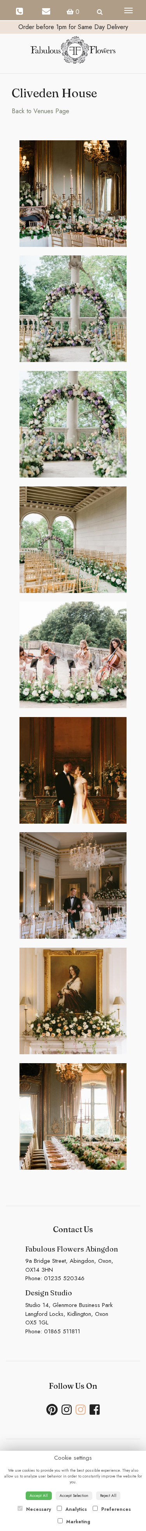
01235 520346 (64, 1278)
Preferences (115, 1509)
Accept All (39, 1495)
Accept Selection (74, 1495)
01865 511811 (62, 1331)
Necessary (38, 1509)
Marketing (77, 1521)
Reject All (108, 1495)
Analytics (75, 1509)
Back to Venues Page (40, 111)
